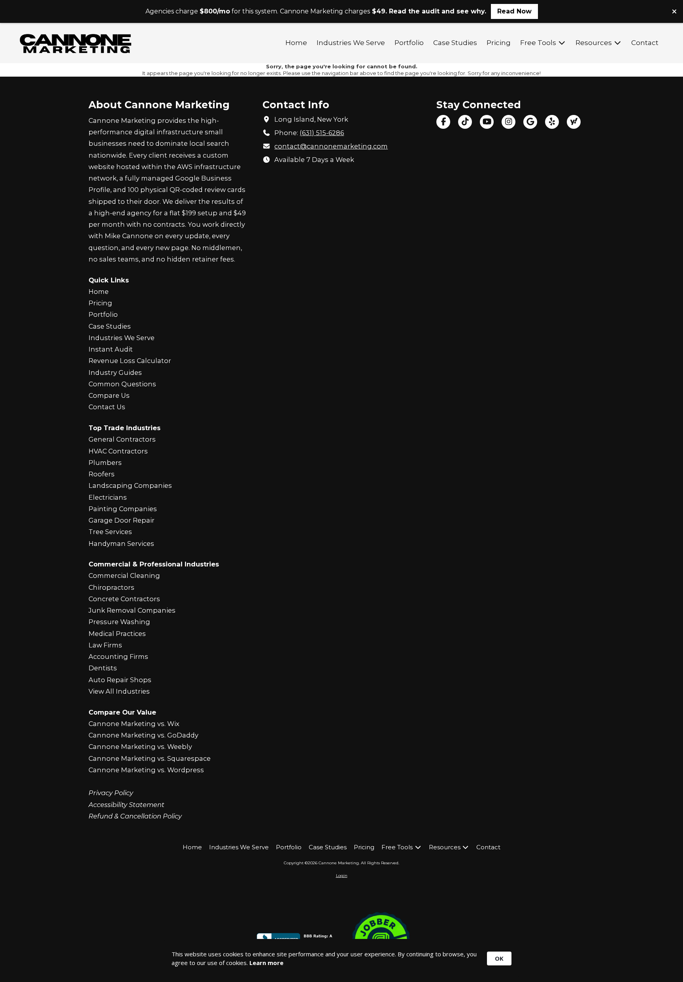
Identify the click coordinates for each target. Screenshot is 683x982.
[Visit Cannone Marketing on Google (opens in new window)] (530, 122)
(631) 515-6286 (322, 133)
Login (341, 875)
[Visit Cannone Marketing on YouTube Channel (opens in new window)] (487, 122)
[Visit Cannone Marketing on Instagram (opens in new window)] (508, 122)
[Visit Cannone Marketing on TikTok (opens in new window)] (465, 122)
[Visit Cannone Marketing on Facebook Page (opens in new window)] (443, 122)
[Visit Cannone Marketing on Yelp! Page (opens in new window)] (552, 122)
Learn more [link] (266, 963)
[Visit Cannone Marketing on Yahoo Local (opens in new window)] (574, 122)
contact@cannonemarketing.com (331, 146)
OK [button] (499, 958)
